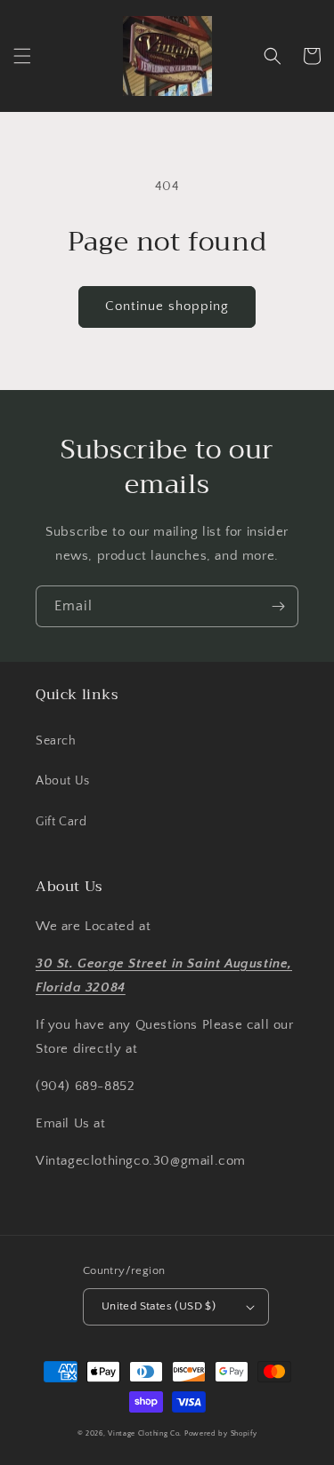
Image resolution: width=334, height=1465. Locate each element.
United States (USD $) (159, 1306)
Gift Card (61, 822)
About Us (63, 781)
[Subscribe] (277, 606)
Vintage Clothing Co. (145, 1433)
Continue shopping (167, 306)
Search (56, 741)
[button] (22, 56)
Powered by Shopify (220, 1433)
